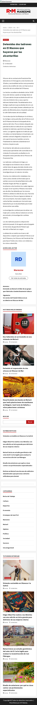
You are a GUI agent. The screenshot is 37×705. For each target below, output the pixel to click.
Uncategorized (8, 548)
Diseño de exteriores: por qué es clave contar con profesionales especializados (18, 687)
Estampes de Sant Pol (11, 515)
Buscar (6, 416)
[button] (3, 21)
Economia (6, 510)
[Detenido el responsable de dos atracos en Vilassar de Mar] (18, 355)
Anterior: (17, 288)
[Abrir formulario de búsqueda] (33, 21)
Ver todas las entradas (18, 278)
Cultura (5, 501)
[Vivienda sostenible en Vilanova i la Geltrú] (18, 570)
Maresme (7, 61)
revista (6, 342)
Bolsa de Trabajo (9, 496)
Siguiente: (15, 297)
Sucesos (6, 40)
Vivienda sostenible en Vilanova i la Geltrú (18, 436)
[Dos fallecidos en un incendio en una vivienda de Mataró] (18, 323)
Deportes (6, 506)
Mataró (5, 524)
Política (6, 534)
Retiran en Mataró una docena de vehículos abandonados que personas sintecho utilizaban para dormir (18, 473)
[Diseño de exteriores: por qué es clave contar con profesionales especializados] (18, 672)
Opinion (5, 529)
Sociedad (6, 538)
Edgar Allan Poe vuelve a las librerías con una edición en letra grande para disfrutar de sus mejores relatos (18, 444)
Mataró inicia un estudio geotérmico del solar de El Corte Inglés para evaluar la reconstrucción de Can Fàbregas (17, 454)
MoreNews (13, 703)
